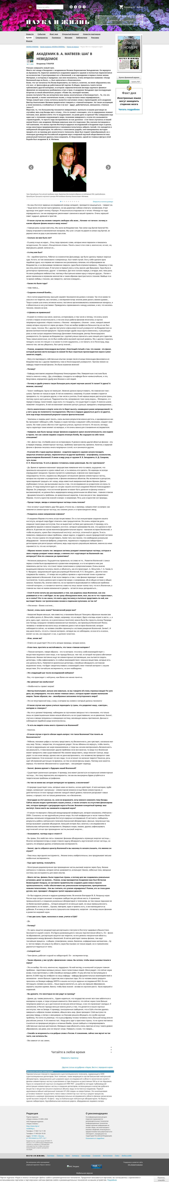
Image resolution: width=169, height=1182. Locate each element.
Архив (29, 37)
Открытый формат (70, 34)
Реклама (95, 37)
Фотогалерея (107, 1155)
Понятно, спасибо (161, 1178)
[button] (60, 201)
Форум (29, 41)
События (42, 34)
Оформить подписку (69, 1058)
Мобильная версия (84, 1173)
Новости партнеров (91, 34)
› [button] (108, 167)
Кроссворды (86, 1155)
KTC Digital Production (135, 1165)
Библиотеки (81, 37)
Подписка (56, 37)
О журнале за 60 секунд (119, 20)
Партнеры (50, 1155)
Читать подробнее (129, 109)
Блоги (68, 1155)
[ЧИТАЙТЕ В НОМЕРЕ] (129, 29)
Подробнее (112, 1180)
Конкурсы (75, 1155)
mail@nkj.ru (30, 1128)
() (129, 7)
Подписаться (123, 82)
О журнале (96, 1155)
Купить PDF (136, 82)
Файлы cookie (127, 1155)
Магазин (68, 37)
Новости (30, 34)
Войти (140, 7)
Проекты (60, 1155)
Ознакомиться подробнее (95, 1138)
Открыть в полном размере (103, 202)
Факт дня (54, 34)
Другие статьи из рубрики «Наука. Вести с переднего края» (87, 1067)
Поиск (117, 1155)
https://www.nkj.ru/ (32, 1126)
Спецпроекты (42, 37)
